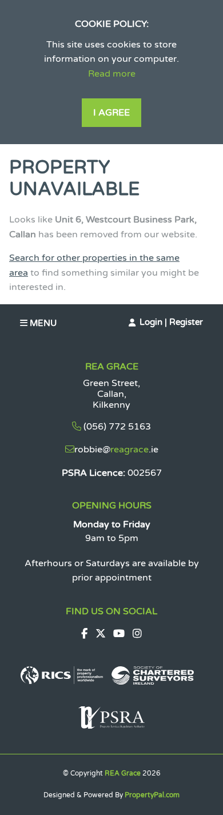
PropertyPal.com (152, 795)
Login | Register (171, 322)
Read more (112, 73)
